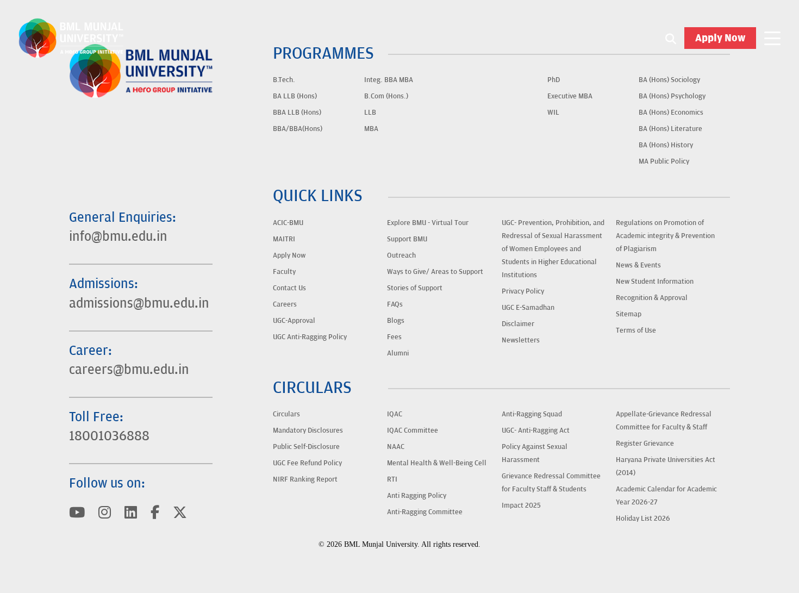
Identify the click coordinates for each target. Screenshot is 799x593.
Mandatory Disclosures (308, 430)
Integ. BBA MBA (388, 80)
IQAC (394, 414)
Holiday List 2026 (643, 518)
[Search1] (670, 38)
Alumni (398, 353)
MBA (371, 128)
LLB (370, 112)
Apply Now (720, 38)
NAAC (395, 446)
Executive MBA (569, 96)
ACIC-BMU (288, 223)
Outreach (401, 255)
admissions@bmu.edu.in (139, 303)
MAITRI (284, 239)
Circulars (286, 414)
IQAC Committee (412, 430)
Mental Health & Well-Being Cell (436, 463)
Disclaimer (518, 324)
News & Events (638, 265)
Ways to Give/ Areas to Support (435, 271)
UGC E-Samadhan (528, 307)
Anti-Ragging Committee (425, 512)
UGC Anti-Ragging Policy (310, 337)
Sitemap (628, 314)
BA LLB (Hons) (295, 96)
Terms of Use (636, 330)
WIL (553, 112)
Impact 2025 (521, 505)
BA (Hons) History (666, 145)
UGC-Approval (294, 320)
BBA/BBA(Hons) (297, 128)
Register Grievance (645, 443)
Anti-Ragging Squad (532, 414)
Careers (285, 304)
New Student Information (655, 281)
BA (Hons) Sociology (669, 80)
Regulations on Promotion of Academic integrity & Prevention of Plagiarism (665, 236)
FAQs (395, 304)
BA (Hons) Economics (671, 112)
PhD (553, 80)
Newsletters (521, 340)
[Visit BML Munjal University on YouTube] (77, 513)
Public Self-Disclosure (306, 446)
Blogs (395, 320)
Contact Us (289, 288)
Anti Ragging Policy (416, 495)
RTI (392, 479)
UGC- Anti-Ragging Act (536, 430)
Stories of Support (414, 288)
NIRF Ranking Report (305, 479)
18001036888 (109, 436)
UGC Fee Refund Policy (307, 463)
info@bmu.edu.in (118, 237)
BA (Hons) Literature (670, 128)
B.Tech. (284, 80)
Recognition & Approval (652, 298)
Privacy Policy (523, 291)
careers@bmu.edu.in (129, 370)
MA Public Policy (664, 161)
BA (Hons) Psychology (672, 96)
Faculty (284, 271)
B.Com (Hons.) (386, 96)
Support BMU (407, 239)
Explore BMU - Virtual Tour (428, 223)
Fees (394, 337)
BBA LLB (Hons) (297, 112)
